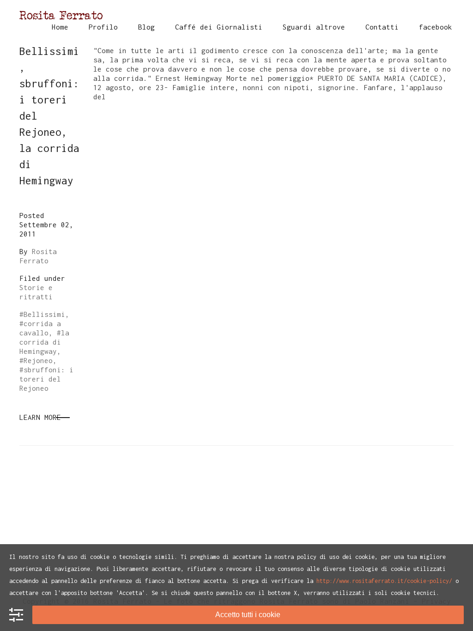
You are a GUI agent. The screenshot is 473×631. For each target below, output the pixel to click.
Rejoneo (38, 360)
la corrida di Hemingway (44, 341)
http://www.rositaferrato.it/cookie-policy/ (384, 580)
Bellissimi (44, 314)
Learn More (40, 417)
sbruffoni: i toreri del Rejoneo (46, 378)
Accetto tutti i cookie (247, 615)
